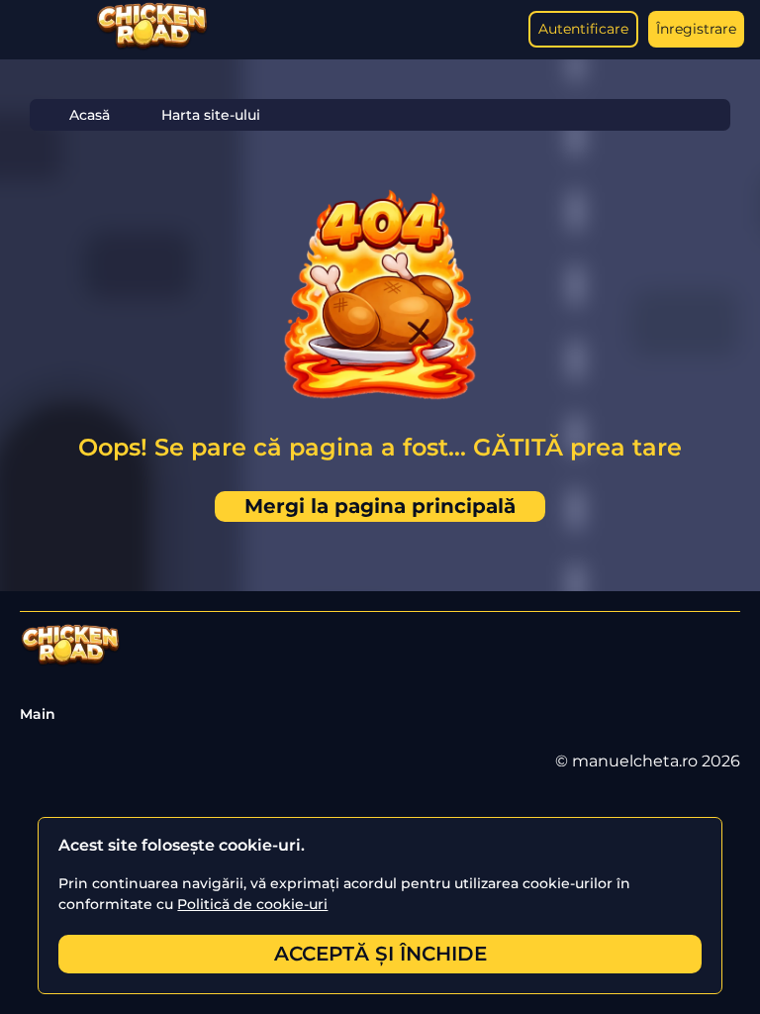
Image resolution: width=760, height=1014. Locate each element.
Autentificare (583, 29)
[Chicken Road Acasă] (152, 46)
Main (37, 714)
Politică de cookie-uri (252, 904)
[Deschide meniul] (35, 30)
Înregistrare (696, 29)
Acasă (89, 115)
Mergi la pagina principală (380, 506)
